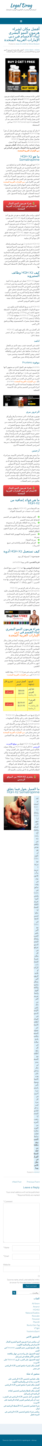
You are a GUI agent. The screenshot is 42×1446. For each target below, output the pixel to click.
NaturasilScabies (33, 1313)
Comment (7, 1201)
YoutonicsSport (33, 1331)
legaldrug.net (26, 1440)
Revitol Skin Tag (33, 1325)
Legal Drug (21, 5)
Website (6, 1264)
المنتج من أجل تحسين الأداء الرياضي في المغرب (21, 1396)
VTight (37, 1328)
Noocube (36, 1316)
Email (6, 1256)
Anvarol (36, 1306)
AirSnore (36, 1303)
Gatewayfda (12, 1440)
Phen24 (36, 1322)
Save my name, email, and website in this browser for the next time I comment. (23, 1281)
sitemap (33, 1440)
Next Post (17, 1182)
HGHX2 (37, 1172)
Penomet (36, 1319)
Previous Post (33, 1182)
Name (6, 1247)
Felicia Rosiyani (34, 44)
